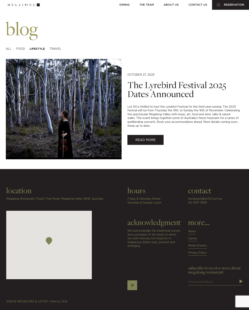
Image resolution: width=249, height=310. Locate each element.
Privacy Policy (197, 253)
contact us (198, 5)
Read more (145, 140)
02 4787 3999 (197, 202)
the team (146, 5)
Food (20, 49)
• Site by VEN (57, 301)
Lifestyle (37, 49)
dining (124, 5)
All (8, 49)
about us (171, 5)
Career (192, 238)
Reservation (233, 5)
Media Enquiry (197, 245)
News (192, 231)
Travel (55, 49)
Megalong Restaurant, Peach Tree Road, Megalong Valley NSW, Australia (54, 199)
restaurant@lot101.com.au (205, 199)
